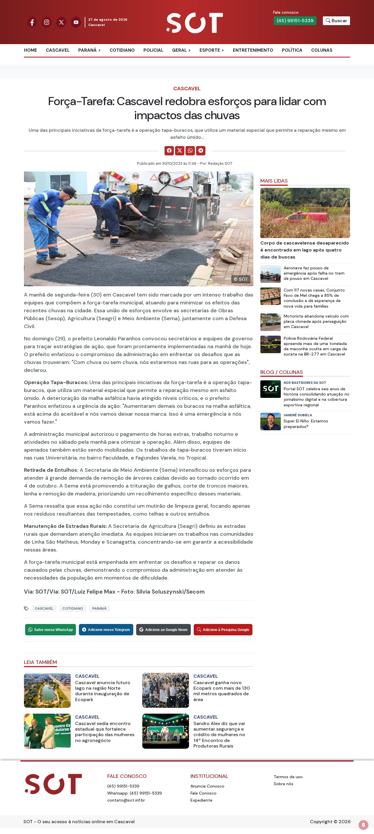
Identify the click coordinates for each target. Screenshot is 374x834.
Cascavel (58, 50)
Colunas (322, 50)
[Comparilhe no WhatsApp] (190, 150)
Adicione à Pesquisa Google (226, 630)
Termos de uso (288, 776)
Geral (179, 50)
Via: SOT (35, 591)
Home (30, 50)
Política (292, 50)
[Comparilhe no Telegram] (200, 150)
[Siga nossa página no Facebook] (32, 22)
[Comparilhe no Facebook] (169, 150)
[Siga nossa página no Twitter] (61, 22)
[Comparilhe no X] (179, 150)
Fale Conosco (204, 793)
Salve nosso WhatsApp (53, 630)
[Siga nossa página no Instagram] (47, 22)
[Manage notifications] (363, 825)
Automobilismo (224, 60)
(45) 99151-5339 (295, 21)
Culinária (189, 60)
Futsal (213, 79)
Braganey (96, 60)
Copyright (321, 822)
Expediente (201, 800)
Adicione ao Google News (166, 630)
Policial (153, 50)
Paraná (87, 50)
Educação (190, 79)
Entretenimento (253, 50)
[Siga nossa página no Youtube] (76, 22)
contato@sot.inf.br (126, 800)
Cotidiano (122, 50)
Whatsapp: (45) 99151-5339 (134, 793)
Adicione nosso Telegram (109, 630)
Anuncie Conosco (207, 786)
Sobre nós (283, 783)
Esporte (210, 50)
